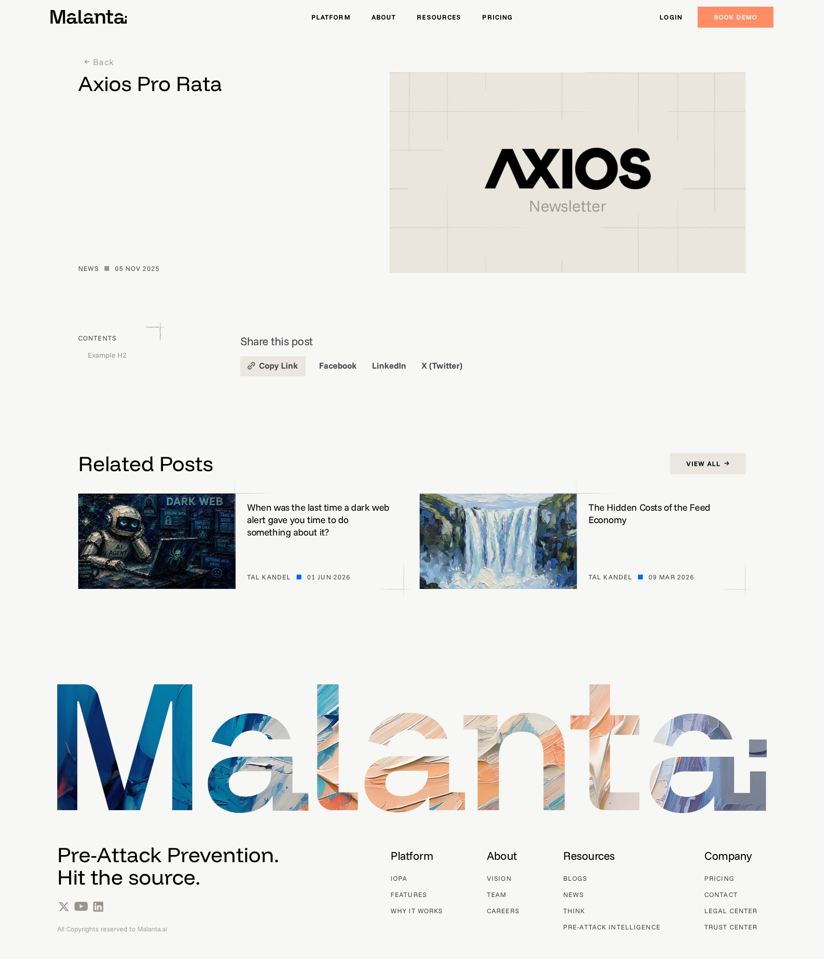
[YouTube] (81, 906)
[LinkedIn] (98, 906)
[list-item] (416, 856)
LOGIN (670, 17)
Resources (439, 17)
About (383, 17)
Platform (330, 17)
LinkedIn (389, 365)
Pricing (497, 17)
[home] (89, 17)
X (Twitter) (442, 365)
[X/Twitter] (64, 906)
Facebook (338, 365)
